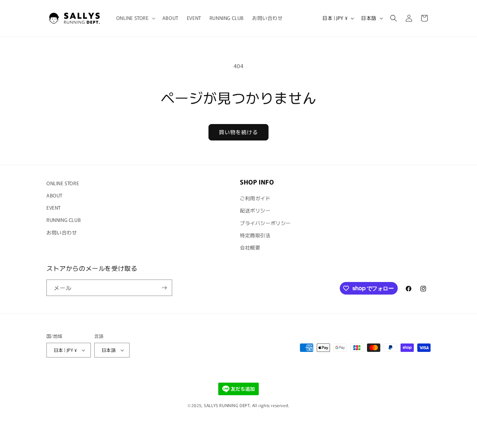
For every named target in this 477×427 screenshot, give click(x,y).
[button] (135, 17)
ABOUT (54, 195)
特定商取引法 (255, 235)
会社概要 (250, 247)
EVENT (53, 207)
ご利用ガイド (255, 198)
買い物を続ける (238, 132)
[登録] (164, 288)
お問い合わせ (61, 232)
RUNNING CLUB (63, 219)
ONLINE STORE (62, 183)
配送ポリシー (255, 210)
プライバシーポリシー (265, 222)
